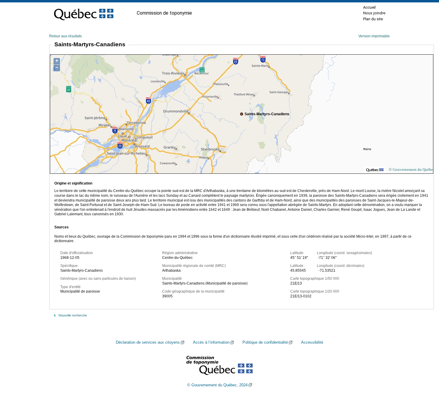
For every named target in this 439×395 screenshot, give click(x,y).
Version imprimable (374, 36)
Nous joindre (374, 13)
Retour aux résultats (65, 36)
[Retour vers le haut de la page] (424, 362)
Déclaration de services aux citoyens (148, 342)
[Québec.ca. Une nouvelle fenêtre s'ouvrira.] (83, 13)
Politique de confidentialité (265, 342)
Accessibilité (312, 342)
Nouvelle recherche (73, 315)
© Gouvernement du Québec (412, 169)
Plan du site (373, 19)
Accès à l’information (211, 342)
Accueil (369, 7)
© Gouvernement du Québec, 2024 (217, 385)
